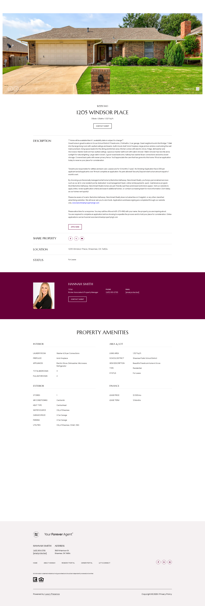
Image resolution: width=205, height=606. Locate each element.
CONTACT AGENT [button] (77, 299)
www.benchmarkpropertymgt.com (85, 203)
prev (10, 88)
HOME (35, 563)
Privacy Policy (165, 594)
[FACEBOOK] (158, 562)
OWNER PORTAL (86, 563)
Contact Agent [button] (102, 126)
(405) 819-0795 (112, 292)
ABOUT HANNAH (49, 563)
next (16, 88)
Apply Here (75, 227)
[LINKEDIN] (164, 562)
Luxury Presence (52, 594)
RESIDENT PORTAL (68, 563)
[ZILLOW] (170, 562)
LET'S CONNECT (104, 563)
